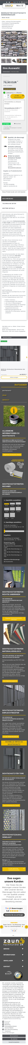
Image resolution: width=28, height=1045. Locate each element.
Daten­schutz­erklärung (14, 1018)
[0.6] (6, 504)
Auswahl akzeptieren (14, 1042)
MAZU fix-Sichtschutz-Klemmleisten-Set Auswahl (13, 370)
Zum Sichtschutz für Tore (11, 805)
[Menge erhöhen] (8, 95)
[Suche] (17, 2)
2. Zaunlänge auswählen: (13, 522)
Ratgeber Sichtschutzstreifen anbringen (13, 619)
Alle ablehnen (14, 1039)
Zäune (4, 395)
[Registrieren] (9, 2)
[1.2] (6, 509)
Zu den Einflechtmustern (10, 736)
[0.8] (12, 503)
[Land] (12, 2)
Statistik (7, 1023)
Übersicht (5, 400)
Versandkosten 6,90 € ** (13, 108)
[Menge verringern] (8, 97)
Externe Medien (9, 1027)
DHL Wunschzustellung (11, 1029)
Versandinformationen (14, 167)
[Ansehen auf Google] (14, 931)
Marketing (7, 1024)
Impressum (5, 1015)
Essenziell (7, 1021)
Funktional (8, 1031)
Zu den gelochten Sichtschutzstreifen (13, 869)
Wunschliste (18, 123)
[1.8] (6, 515)
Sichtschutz (6, 390)
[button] (1, 926)
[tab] (14, 198)
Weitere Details (8, 208)
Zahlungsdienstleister (11, 1026)
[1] (18, 503)
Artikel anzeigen (14, 377)
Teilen (7, 124)
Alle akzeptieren (14, 1036)
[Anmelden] (7, 2)
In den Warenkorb (17, 96)
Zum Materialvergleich (10, 681)
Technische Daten (9, 203)
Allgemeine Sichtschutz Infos (12, 454)
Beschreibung (7, 198)
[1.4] (12, 508)
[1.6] (18, 508)
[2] (12, 515)
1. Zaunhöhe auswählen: (12, 500)
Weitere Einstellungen (8, 1032)
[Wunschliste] (20, 2)
